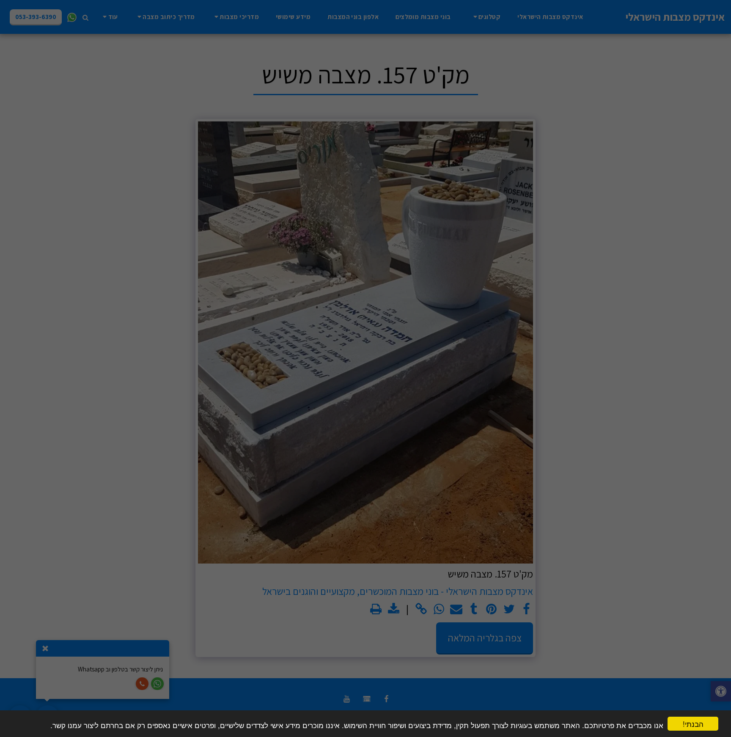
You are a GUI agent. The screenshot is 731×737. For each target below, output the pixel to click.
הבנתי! (693, 723)
